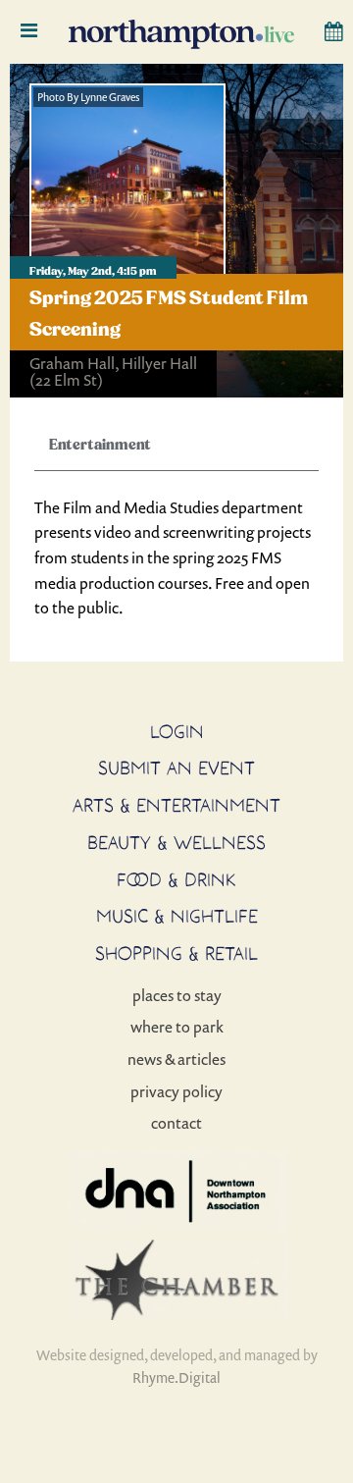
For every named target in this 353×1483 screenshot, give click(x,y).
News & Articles (176, 1059)
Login (177, 731)
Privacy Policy (176, 1091)
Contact (176, 1123)
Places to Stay (177, 995)
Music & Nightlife (177, 915)
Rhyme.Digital (176, 1377)
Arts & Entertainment (176, 805)
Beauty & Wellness (176, 842)
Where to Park (177, 1026)
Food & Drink (176, 879)
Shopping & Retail (176, 953)
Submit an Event (176, 767)
